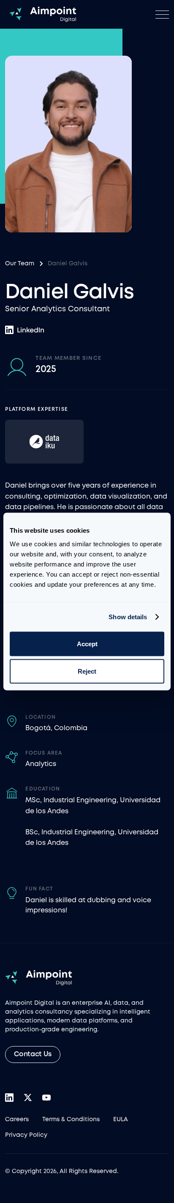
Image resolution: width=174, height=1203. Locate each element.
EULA (120, 1119)
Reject (87, 671)
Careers (17, 1119)
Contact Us (33, 1054)
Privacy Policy (26, 1135)
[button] (162, 14)
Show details (128, 616)
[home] (40, 14)
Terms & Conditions (71, 1119)
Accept (87, 643)
